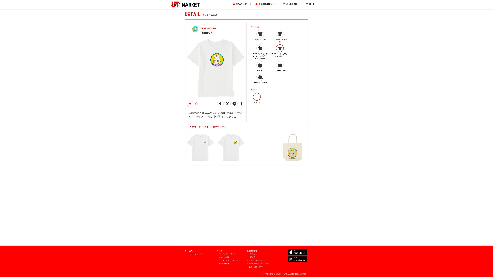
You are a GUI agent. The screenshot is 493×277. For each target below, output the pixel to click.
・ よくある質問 (223, 257)
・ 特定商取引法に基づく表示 (257, 264)
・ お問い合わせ (223, 264)
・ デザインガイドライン (226, 254)
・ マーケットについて (193, 254)
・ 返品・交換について (255, 267)
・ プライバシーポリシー (255, 260)
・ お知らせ (250, 254)
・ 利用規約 (250, 257)
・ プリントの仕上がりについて (229, 260)
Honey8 (206, 33)
